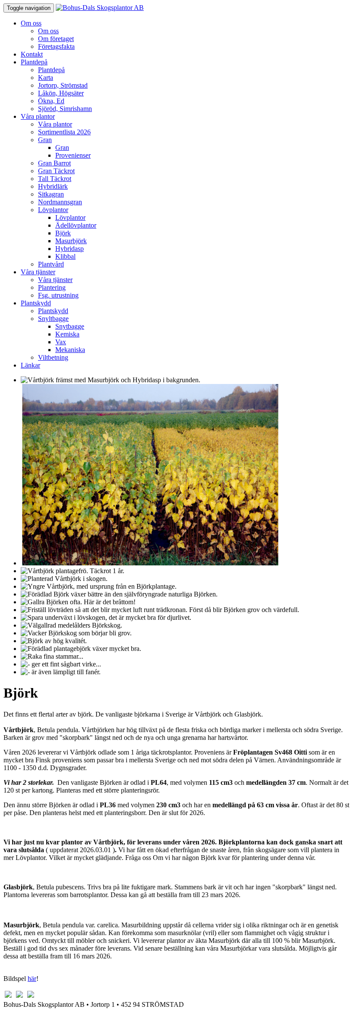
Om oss (48, 31)
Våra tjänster (55, 279)
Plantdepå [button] (34, 62)
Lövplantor (70, 217)
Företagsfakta (56, 46)
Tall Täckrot (54, 178)
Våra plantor (55, 124)
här (32, 978)
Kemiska (67, 334)
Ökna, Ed (51, 101)
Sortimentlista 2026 (64, 132)
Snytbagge (69, 326)
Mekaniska (70, 349)
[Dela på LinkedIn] (30, 996)
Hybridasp (69, 248)
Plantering (52, 287)
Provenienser (73, 155)
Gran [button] (45, 139)
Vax (60, 342)
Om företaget (56, 38)
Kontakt (32, 54)
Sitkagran (51, 194)
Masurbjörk (71, 240)
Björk (63, 233)
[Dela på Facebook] (8, 996)
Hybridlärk (53, 186)
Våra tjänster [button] (38, 272)
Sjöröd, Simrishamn (65, 108)
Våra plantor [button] (38, 116)
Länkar (30, 365)
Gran (62, 147)
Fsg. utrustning (58, 295)
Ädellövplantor (75, 225)
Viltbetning (53, 357)
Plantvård (51, 264)
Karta (45, 77)
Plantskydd (53, 310)
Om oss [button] (31, 23)
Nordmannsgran (60, 202)
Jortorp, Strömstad (63, 85)
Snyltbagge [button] (53, 318)
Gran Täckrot (56, 170)
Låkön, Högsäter (61, 93)
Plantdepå (51, 69)
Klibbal (65, 256)
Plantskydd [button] (36, 303)
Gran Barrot (54, 163)
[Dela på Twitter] (19, 996)
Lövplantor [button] (53, 209)
